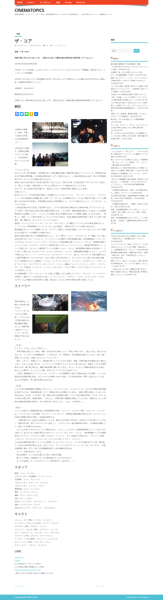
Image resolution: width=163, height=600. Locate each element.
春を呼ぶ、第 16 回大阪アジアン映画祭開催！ (128, 119)
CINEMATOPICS (29, 10)
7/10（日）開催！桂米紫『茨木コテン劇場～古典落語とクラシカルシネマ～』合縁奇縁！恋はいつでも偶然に (129, 89)
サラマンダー (20, 586)
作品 (58, 2)
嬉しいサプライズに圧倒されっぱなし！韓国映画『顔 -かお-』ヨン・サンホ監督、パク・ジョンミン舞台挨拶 (129, 162)
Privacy (68, 2)
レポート (31, 2)
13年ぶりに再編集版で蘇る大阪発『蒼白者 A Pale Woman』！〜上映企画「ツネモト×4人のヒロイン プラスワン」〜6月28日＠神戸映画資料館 (129, 182)
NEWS (20, 2)
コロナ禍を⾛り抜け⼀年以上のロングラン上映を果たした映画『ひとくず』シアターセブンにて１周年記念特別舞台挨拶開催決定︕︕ (129, 105)
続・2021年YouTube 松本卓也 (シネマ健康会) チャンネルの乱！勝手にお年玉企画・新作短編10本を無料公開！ (129, 136)
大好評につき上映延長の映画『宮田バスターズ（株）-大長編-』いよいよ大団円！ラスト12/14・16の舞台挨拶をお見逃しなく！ (129, 97)
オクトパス (99, 586)
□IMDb (17, 560)
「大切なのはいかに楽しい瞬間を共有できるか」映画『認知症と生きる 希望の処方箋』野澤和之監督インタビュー (129, 272)
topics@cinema (21, 45)
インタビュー (45, 2)
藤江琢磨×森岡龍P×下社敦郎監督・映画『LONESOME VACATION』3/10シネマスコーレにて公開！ (129, 66)
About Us (80, 2)
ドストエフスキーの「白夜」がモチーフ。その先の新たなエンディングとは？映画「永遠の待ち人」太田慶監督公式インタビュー (129, 247)
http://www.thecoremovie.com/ (28, 570)
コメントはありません (59, 45)
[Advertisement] (102, 22)
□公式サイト (20, 557)
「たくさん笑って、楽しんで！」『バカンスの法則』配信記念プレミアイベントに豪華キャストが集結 (129, 154)
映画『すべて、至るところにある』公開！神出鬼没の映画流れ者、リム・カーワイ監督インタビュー (129, 263)
